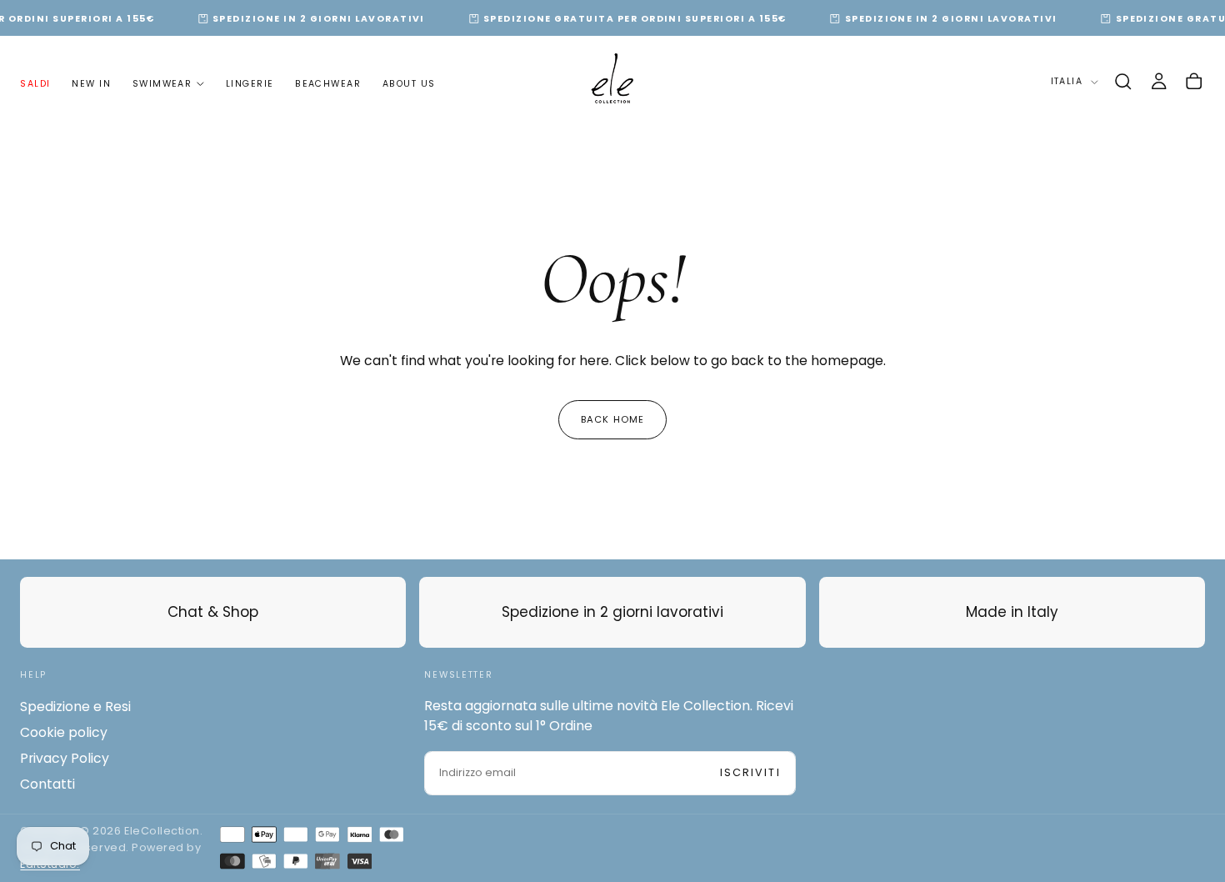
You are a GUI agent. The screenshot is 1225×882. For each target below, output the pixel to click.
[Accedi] (1158, 82)
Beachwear (328, 83)
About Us (409, 83)
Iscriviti (750, 772)
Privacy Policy (64, 758)
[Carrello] (1193, 82)
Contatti (47, 784)
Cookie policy (64, 732)
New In (91, 83)
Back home (612, 419)
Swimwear (162, 83)
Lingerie (250, 83)
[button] (1122, 82)
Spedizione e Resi (75, 706)
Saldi (35, 83)
